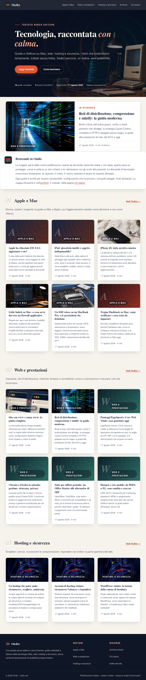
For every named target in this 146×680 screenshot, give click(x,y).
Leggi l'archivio (26, 69)
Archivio (123, 4)
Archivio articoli (116, 649)
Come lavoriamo (51, 69)
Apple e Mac (68, 4)
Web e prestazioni (86, 4)
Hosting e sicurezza (107, 4)
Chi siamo (135, 4)
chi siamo (80, 182)
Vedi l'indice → (133, 201)
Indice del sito (116, 663)
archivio (44, 182)
